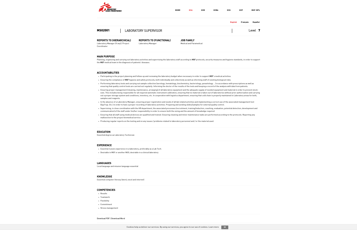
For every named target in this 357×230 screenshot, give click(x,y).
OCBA (216, 10)
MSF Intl (256, 10)
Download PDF (103, 219)
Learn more (213, 227)
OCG (229, 10)
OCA (191, 10)
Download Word (118, 219)
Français (245, 22)
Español (256, 22)
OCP (241, 10)
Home (177, 10)
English (233, 22)
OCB (203, 10)
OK (225, 227)
